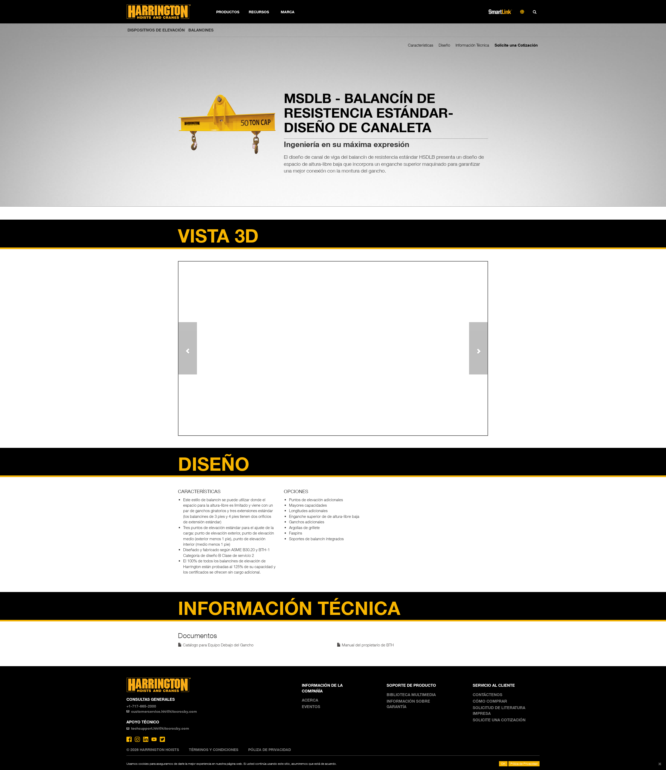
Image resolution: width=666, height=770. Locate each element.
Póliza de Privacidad (269, 749)
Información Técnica (472, 45)
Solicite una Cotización (516, 45)
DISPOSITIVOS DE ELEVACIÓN (156, 30)
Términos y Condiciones (213, 749)
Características (420, 45)
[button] (187, 348)
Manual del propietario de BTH (367, 644)
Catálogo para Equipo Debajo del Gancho (217, 644)
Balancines (201, 30)
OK (503, 763)
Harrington (162, 12)
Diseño (444, 45)
